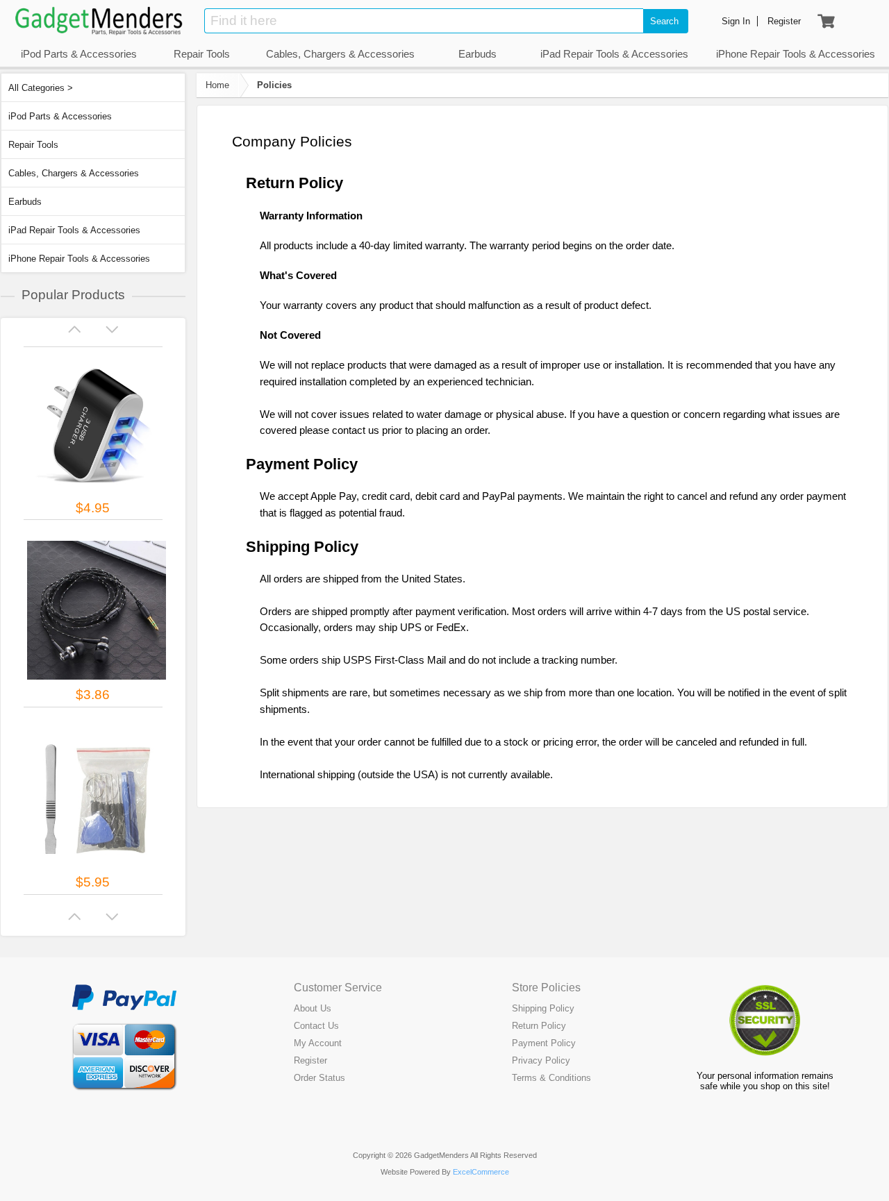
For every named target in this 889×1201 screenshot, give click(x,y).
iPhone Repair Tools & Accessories (79, 258)
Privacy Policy (541, 1060)
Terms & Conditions (551, 1078)
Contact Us (316, 1026)
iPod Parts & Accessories (60, 116)
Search (664, 21)
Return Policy (539, 1026)
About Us (312, 1008)
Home (217, 85)
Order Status (319, 1078)
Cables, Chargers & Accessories (73, 173)
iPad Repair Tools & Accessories (74, 230)
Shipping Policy (543, 1008)
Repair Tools (33, 145)
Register (310, 1060)
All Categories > (40, 88)
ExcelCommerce (481, 1172)
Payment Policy (544, 1043)
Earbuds (25, 201)
